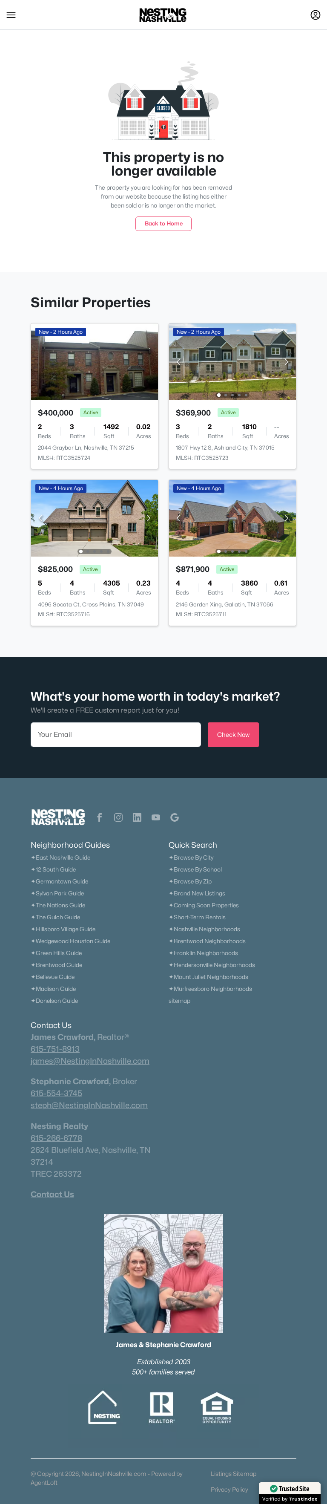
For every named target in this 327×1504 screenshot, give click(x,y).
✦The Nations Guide (58, 905)
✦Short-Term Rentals (197, 917)
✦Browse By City (191, 857)
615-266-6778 (56, 1138)
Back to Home (164, 223)
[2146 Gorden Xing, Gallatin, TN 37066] (232, 518)
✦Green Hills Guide (56, 953)
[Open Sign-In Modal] (315, 15)
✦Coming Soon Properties (204, 905)
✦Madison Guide (53, 988)
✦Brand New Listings (197, 893)
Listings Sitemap (233, 1473)
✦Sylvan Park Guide (57, 893)
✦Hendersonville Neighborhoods (212, 964)
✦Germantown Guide (59, 881)
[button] (11, 15)
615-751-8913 (55, 1049)
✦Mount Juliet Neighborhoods (208, 976)
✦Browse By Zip (190, 881)
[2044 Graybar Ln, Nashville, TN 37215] (94, 361)
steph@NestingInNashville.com (89, 1105)
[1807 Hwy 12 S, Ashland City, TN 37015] (232, 361)
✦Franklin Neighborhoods (203, 953)
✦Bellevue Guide (53, 976)
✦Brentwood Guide (56, 964)
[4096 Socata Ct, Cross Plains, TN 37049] (94, 518)
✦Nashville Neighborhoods (204, 929)
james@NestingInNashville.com (90, 1060)
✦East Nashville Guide (60, 857)
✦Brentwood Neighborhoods (207, 941)
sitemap (179, 1000)
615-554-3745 (56, 1093)
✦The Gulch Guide (55, 917)
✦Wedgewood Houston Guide (70, 941)
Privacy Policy (229, 1489)
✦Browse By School (195, 869)
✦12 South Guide (53, 869)
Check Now (233, 734)
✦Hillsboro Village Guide (63, 929)
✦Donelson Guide (54, 1000)
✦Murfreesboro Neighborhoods (210, 988)
